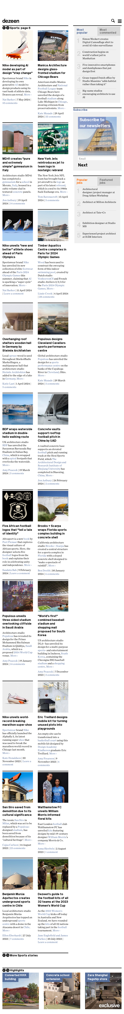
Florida (42, 555)
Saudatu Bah (9, 570)
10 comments (9, 103)
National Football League (52, 87)
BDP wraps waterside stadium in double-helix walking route (17, 433)
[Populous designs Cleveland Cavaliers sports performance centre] (53, 320)
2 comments (52, 483)
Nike (26, 78)
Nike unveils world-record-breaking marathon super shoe (17, 721)
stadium (52, 98)
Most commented (108, 31)
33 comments (53, 116)
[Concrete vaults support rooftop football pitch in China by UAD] (53, 410)
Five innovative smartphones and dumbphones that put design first (99, 66)
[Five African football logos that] (17, 507)
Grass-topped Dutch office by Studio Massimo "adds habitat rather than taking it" (99, 79)
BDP (5, 445)
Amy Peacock (10, 470)
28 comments (46, 296)
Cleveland (53, 372)
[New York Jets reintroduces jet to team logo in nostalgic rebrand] (53, 140)
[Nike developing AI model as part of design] (17, 47)
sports (41, 650)
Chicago (62, 101)
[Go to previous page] (4, 27)
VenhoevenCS (46, 278)
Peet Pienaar (9, 542)
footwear (28, 268)
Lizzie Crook (45, 293)
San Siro (19, 820)
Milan (5, 823)
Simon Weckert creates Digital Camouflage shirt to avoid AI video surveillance (98, 40)
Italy (14, 185)
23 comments (17, 848)
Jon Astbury (9, 200)
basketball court (47, 740)
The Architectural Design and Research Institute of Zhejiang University (52, 463)
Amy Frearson (46, 758)
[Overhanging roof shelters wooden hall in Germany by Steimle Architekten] (17, 320)
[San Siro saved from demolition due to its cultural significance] (17, 788)
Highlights (17, 970)
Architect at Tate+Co (94, 212)
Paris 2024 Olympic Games (15, 273)
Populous (43, 359)
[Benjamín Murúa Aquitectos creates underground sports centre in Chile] (17, 875)
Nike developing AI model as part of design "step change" (17, 69)
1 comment (51, 852)
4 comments (48, 763)
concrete (18, 191)
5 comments (9, 387)
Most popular (82, 31)
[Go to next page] (7, 27)
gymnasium (9, 181)
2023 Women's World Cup (50, 912)
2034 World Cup (23, 652)
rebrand (60, 185)
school (25, 181)
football (42, 452)
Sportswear (9, 730)
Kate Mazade (45, 113)
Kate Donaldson (11, 758)
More (27, 94)
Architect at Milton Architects (99, 202)
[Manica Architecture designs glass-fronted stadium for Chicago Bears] (53, 47)
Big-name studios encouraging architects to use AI (99, 92)
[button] (113, 20)
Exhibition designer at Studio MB (99, 224)
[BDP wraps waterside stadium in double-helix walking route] (17, 410)
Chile (26, 927)
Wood (41, 262)
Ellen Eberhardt (11, 935)
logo (59, 181)
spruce (13, 355)
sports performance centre (49, 364)
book (26, 538)
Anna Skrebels (46, 848)
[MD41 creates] (17, 140)
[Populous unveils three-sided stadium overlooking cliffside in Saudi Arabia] (17, 597)
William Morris (57, 837)
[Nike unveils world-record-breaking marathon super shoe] (17, 698)
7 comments (17, 938)
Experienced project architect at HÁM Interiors (99, 235)
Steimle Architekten (14, 372)
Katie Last (8, 383)
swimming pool (46, 272)
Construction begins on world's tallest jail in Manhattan (95, 53)
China (5, 455)
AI (16, 84)
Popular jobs (82, 181)
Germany (10, 378)
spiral (13, 458)
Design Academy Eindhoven (47, 748)
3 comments (52, 200)
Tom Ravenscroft (47, 196)
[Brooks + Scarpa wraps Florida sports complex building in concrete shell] (53, 507)
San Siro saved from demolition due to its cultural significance (17, 811)
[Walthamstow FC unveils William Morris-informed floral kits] (53, 788)
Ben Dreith (44, 570)
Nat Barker (8, 99)
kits (50, 830)
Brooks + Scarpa (55, 545)
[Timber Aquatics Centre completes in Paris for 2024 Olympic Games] (53, 227)
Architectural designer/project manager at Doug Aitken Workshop (99, 190)
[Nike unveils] (17, 227)
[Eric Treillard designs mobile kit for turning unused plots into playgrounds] (53, 698)
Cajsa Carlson (10, 844)
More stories (24, 955)
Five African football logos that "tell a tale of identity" (17, 529)
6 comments (52, 573)
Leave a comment (14, 293)
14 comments (17, 203)
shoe (21, 739)
